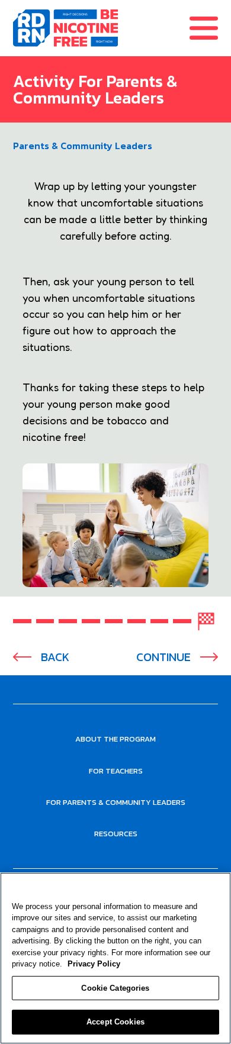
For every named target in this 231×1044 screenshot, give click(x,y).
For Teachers (116, 770)
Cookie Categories (115, 988)
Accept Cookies (115, 1021)
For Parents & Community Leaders (115, 802)
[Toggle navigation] (210, 28)
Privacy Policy (94, 963)
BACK (55, 657)
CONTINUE (163, 657)
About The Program (115, 739)
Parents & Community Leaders (82, 145)
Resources (115, 833)
